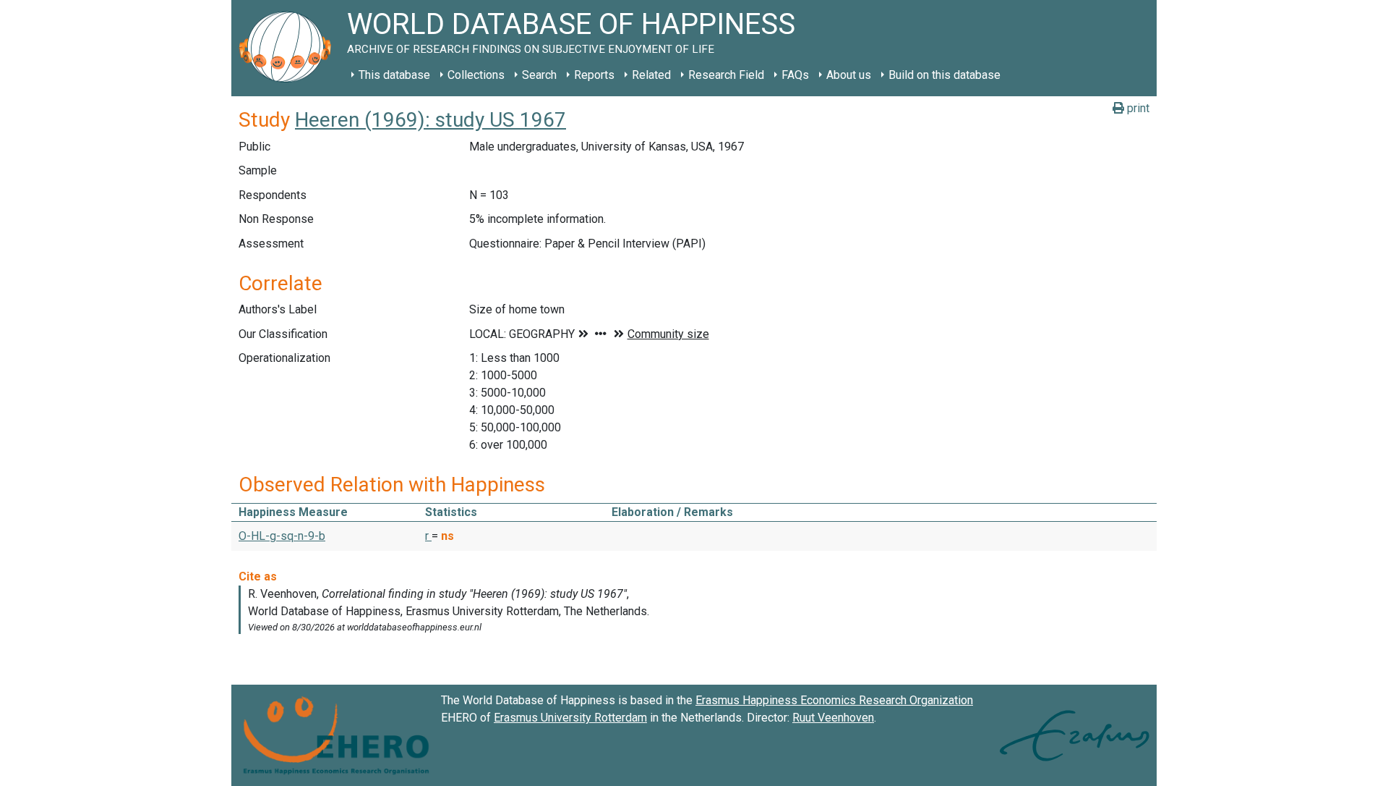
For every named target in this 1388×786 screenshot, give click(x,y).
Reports (594, 75)
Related (651, 75)
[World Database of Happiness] (289, 48)
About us (848, 75)
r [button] (428, 536)
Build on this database (944, 75)
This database (394, 75)
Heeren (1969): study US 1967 (430, 120)
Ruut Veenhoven (833, 717)
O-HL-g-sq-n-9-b (282, 536)
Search (539, 75)
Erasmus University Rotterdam (570, 717)
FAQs (795, 75)
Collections (476, 75)
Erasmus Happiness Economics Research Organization (834, 700)
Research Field (726, 75)
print (1136, 108)
